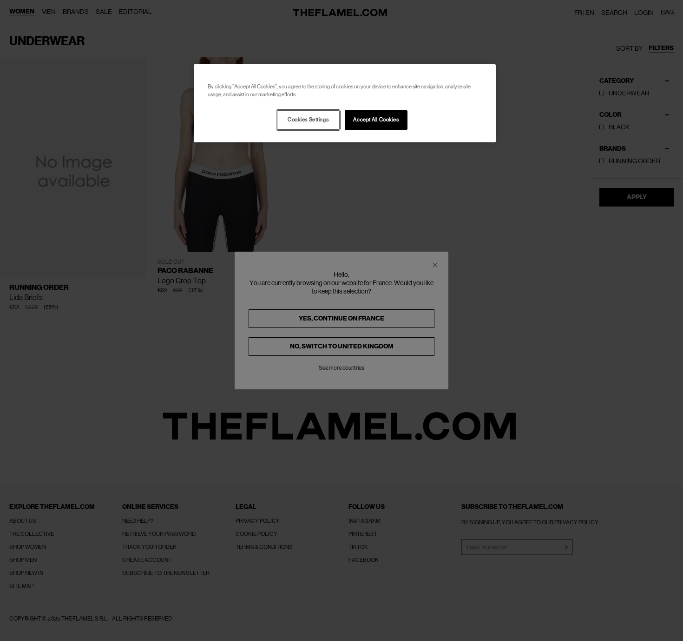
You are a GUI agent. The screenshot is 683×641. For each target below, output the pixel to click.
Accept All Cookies (376, 120)
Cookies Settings (308, 120)
